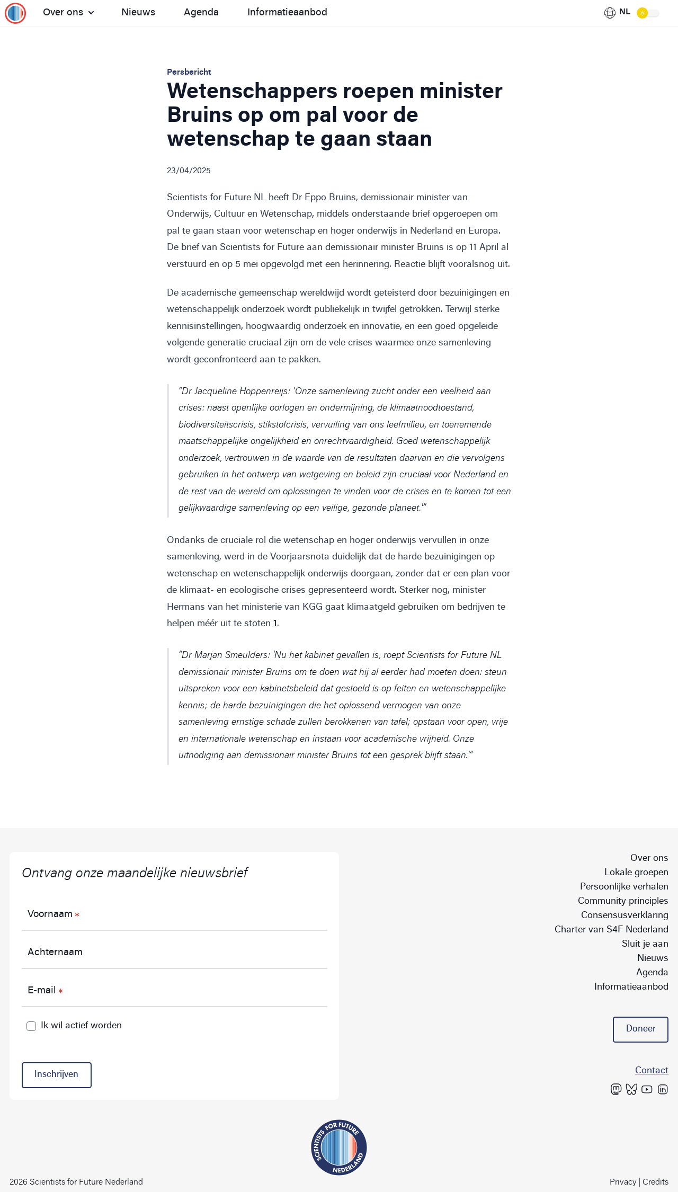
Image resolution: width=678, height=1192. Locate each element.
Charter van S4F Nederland (611, 930)
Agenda (201, 13)
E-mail (42, 991)
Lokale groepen (636, 873)
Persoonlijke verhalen (624, 887)
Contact (651, 1071)
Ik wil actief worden (81, 1026)
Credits (655, 1182)
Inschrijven (56, 1075)
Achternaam (55, 953)
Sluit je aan (645, 944)
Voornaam (50, 915)
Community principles (623, 901)
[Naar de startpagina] (19, 13)
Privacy (623, 1182)
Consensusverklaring (624, 916)
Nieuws (138, 13)
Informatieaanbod (287, 13)
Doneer (641, 1029)
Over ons (63, 13)
